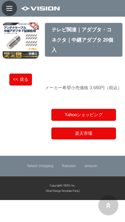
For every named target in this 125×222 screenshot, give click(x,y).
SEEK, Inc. (69, 185)
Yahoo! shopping (40, 166)
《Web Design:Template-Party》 (62, 190)
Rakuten (69, 166)
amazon (91, 166)
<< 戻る (20, 79)
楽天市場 (83, 133)
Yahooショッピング (84, 114)
